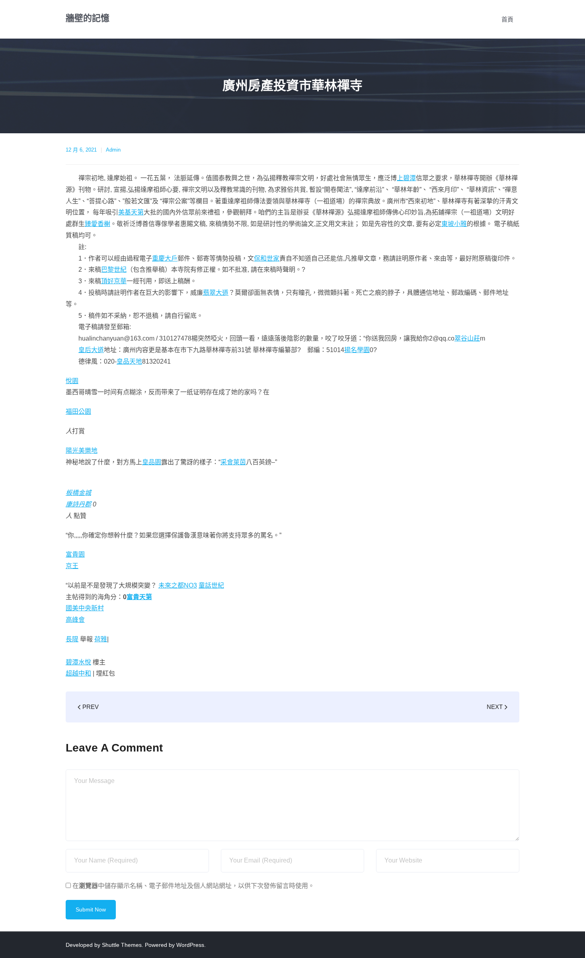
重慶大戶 (164, 258)
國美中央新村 (85, 608)
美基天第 (131, 212)
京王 (72, 566)
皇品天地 (129, 361)
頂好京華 (114, 281)
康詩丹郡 (78, 504)
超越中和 (78, 673)
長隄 (72, 639)
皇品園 (151, 462)
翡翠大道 (215, 292)
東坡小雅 (454, 223)
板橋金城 (78, 492)
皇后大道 (91, 350)
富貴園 (75, 554)
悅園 (72, 381)
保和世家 (266, 258)
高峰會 (75, 619)
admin (113, 150)
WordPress (190, 945)
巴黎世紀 (114, 269)
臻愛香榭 (97, 223)
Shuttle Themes (122, 945)
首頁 (507, 19)
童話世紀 (211, 585)
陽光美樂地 (82, 450)
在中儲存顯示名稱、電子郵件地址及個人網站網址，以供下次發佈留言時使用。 (193, 885)
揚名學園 (357, 350)
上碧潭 (406, 178)
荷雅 (100, 639)
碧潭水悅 (78, 662)
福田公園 (78, 411)
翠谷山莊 (467, 338)
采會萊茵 (233, 462)
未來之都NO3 (177, 585)
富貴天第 (139, 597)
